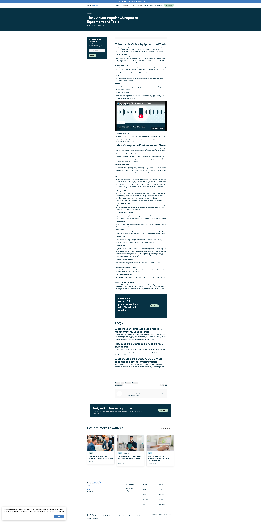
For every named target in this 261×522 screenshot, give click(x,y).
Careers (161, 487)
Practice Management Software (130, 485)
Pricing (133, 5)
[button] (117, 5)
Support (140, 5)
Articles (144, 487)
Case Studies (145, 492)
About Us (161, 484)
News (160, 497)
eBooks (144, 489)
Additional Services (130, 488)
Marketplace (162, 504)
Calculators (145, 504)
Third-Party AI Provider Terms (165, 502)
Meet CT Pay (141, 1)
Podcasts (145, 497)
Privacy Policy (171, 514)
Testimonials (145, 499)
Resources (145, 484)
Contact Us (161, 494)
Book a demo (169, 5)
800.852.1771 (90, 487)
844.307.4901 (90, 491)
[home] (93, 5)
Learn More (154, 306)
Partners (161, 492)
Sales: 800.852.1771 (149, 5)
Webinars (145, 494)
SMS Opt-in (161, 499)
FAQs (144, 502)
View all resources (167, 428)
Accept (58, 516)
